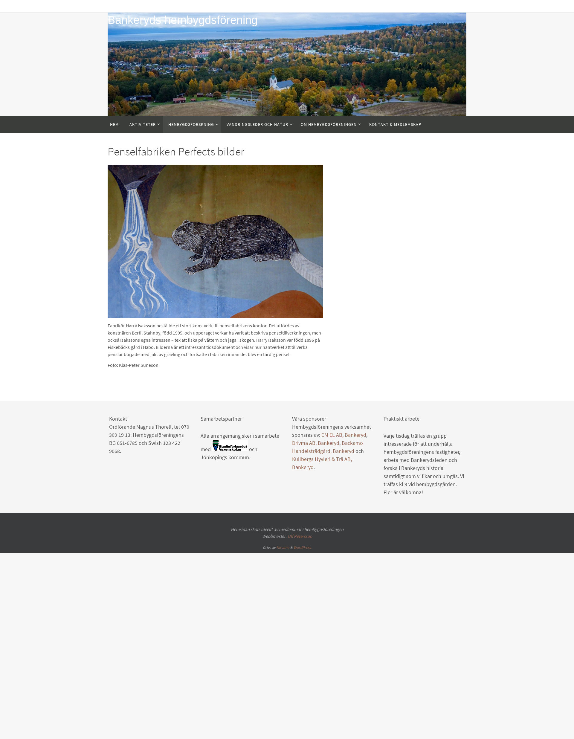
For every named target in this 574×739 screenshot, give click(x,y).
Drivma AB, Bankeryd (315, 517)
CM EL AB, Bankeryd (343, 509)
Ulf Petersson (300, 611)
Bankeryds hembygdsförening (183, 20)
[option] (215, 279)
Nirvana (283, 622)
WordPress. (303, 622)
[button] (144, 385)
